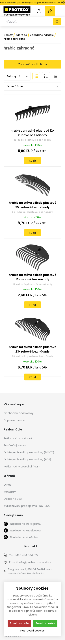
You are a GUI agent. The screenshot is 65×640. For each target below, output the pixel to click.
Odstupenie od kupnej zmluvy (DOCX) (29, 452)
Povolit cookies (45, 623)
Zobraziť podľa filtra (32, 64)
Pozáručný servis (15, 445)
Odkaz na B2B (13, 499)
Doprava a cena (14, 420)
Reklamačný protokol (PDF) (22, 466)
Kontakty (10, 492)
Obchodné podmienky (18, 413)
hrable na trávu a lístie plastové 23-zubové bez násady (32, 349)
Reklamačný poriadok (18, 438)
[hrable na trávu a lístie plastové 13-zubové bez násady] (32, 257)
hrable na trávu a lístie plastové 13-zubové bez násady (32, 277)
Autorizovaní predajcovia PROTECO (27, 506)
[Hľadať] (57, 21)
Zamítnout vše (19, 623)
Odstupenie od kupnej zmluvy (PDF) (27, 459)
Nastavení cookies (32, 630)
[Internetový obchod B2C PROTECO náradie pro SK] (17, 10)
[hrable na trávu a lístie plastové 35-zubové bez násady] (32, 185)
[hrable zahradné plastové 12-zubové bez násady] (32, 113)
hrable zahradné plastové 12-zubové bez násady (32, 133)
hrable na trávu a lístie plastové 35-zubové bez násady (32, 205)
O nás (7, 484)
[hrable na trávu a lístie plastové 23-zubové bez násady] (32, 329)
